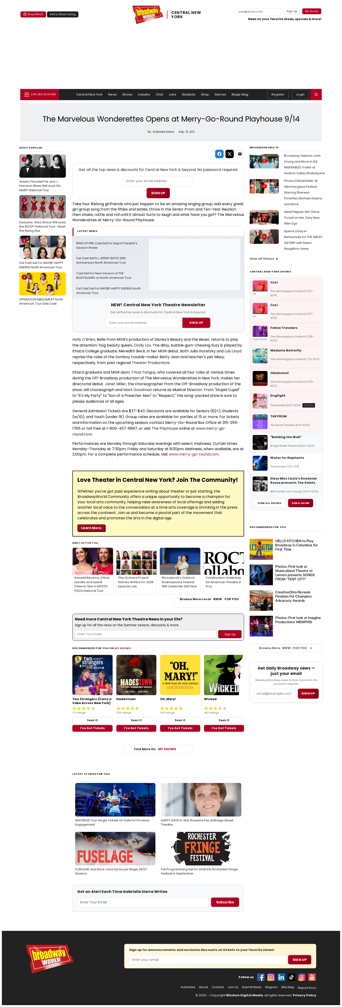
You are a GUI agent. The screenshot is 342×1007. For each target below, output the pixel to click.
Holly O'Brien (83, 339)
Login (300, 94)
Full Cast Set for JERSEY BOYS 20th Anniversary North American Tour (101, 260)
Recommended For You (268, 527)
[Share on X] (229, 154)
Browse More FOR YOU (283, 648)
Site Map (287, 987)
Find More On (155, 749)
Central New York (89, 94)
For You (91, 543)
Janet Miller (115, 384)
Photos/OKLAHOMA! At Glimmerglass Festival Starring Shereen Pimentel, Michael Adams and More (303, 192)
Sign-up (292, 11)
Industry (144, 94)
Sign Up (158, 193)
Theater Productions (151, 362)
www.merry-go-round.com (194, 454)
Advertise (188, 987)
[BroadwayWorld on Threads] (302, 977)
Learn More (91, 528)
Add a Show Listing (63, 14)
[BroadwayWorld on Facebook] (261, 977)
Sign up (308, 693)
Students (188, 94)
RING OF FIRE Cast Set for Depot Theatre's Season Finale (107, 245)
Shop (205, 94)
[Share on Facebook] (219, 154)
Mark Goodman (137, 389)
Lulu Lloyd (233, 351)
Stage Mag (239, 94)
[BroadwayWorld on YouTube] (312, 977)
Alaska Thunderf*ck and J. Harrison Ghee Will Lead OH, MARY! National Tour (40, 174)
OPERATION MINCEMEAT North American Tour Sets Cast (41, 290)
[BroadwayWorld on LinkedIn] (281, 977)
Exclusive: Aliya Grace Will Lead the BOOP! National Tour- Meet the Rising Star (42, 215)
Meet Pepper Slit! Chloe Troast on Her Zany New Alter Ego (302, 218)
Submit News (252, 987)
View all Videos (262, 258)
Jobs (172, 94)
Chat (159, 94)
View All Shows (269, 503)
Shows (127, 94)
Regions (271, 987)
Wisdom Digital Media (244, 995)
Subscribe (225, 902)
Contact (218, 987)
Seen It (92, 720)
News (112, 94)
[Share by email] (240, 154)
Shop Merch (35, 14)
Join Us (233, 987)
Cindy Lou (142, 345)
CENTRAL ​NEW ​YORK (186, 15)
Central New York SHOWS (270, 271)
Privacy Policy (304, 995)
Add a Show (300, 503)
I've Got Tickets (92, 728)
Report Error (307, 988)
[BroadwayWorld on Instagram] (271, 977)
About (203, 987)
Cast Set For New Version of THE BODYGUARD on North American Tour (103, 275)
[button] (316, 94)
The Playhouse (165, 428)
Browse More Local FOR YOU (209, 599)
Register (278, 94)
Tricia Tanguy (143, 372)
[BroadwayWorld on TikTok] (291, 977)
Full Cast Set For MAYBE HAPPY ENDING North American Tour (41, 253)
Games (220, 94)
